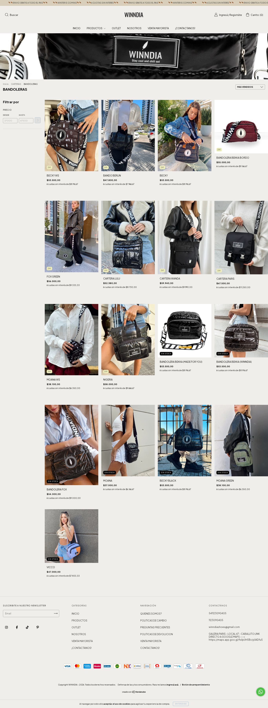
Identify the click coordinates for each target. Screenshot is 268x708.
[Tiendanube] (134, 692)
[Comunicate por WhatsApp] (260, 691)
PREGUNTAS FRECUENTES (155, 627)
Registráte (236, 15)
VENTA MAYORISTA (158, 28)
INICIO (76, 28)
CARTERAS (16, 84)
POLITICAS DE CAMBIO (153, 620)
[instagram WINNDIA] (6, 627)
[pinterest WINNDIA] (37, 627)
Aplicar (38, 120)
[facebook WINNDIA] (17, 627)
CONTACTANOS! (150, 648)
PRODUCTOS (95, 28)
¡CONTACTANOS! (185, 28)
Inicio (5, 84)
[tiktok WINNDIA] (27, 627)
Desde (6, 115)
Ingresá (223, 15)
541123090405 (217, 613)
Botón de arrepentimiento (196, 685)
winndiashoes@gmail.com (224, 627)
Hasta (22, 115)
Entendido (181, 704)
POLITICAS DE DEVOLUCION (156, 634)
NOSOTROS (134, 28)
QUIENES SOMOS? (151, 613)
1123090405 (216, 620)
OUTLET (116, 28)
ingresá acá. (173, 685)
